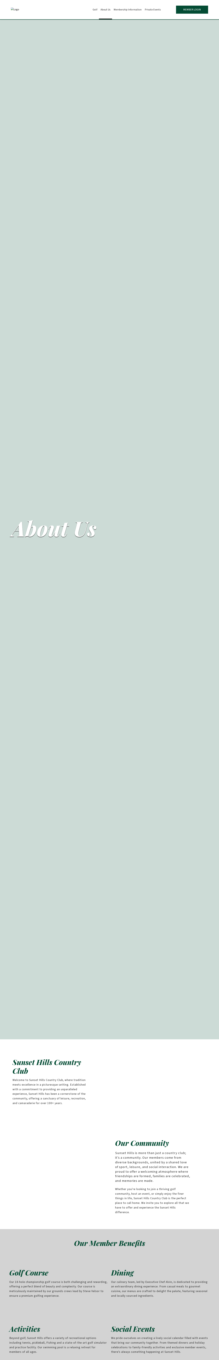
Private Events (153, 9)
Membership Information (128, 9)
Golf (95, 9)
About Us (105, 9)
